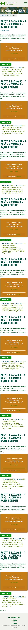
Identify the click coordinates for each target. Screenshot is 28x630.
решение (11, 73)
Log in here (18, 58)
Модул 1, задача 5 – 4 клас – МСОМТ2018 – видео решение (12, 555)
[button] (26, 3)
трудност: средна (8, 75)
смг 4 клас (19, 73)
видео (19, 69)
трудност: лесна (12, 193)
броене (10, 245)
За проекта (14, 620)
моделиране (6, 191)
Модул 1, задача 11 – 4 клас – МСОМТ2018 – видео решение (13, 202)
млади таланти (17, 71)
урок (17, 75)
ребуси (4, 73)
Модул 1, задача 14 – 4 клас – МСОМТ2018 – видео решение (13, 24)
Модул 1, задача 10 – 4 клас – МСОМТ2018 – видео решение (13, 262)
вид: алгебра (12, 69)
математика (6, 71)
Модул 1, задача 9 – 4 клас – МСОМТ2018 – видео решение (12, 320)
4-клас (4, 69)
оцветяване (13, 131)
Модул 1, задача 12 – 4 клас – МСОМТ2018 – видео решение (13, 144)
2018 (11, 68)
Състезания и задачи (14, 617)
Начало (4, 15)
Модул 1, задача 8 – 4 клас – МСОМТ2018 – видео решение (12, 378)
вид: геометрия (13, 363)
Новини (14, 619)
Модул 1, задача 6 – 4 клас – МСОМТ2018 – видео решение (12, 497)
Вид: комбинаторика (14, 127)
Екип (14, 621)
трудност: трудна (16, 133)
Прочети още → (6, 64)
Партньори (14, 623)
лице (4, 365)
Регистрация (14, 53)
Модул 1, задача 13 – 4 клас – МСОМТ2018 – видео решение (13, 84)
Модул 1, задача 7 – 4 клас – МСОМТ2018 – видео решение (12, 437)
